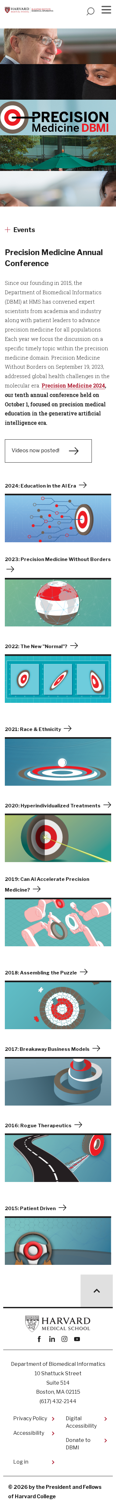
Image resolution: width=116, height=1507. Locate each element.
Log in (20, 1462)
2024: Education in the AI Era (40, 486)
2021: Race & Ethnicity (33, 729)
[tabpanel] (58, 125)
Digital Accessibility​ (81, 1422)
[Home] (29, 10)
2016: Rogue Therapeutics (38, 1126)
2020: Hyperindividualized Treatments (53, 806)
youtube (76, 1339)
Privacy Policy (30, 1418)
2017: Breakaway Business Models (47, 1049)
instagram (64, 1339)
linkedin (51, 1339)
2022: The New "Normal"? (36, 646)
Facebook (39, 1339)
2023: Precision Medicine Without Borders (58, 559)
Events (24, 230)
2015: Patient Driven (30, 1208)
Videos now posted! (35, 450)
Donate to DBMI (78, 1443)
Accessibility (28, 1433)
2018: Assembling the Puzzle (41, 973)
